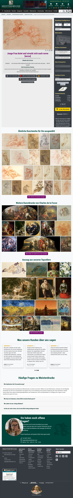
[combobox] (63, 29)
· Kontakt (20, 452)
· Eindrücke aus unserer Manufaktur (31, 463)
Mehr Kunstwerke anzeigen (36, 332)
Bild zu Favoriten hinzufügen (29, 76)
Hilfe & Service (48, 11)
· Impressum (21, 454)
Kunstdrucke (7, 11)
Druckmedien (40, 11)
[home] (2, 11)
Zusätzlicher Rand (58, 27)
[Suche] (63, 11)
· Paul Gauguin (40, 457)
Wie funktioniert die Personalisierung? (14, 384)
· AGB (20, 456)
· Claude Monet (40, 456)
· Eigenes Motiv (31, 452)
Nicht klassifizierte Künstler (17, 14)
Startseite (3, 14)
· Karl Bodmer (49, 462)
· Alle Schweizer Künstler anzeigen (50, 466)
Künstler (14, 11)
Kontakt (55, 11)
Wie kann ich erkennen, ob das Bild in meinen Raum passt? (19, 399)
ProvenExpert (10, 364)
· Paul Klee (49, 452)
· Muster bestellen (31, 468)
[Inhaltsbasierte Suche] (66, 11)
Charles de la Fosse (28, 14)
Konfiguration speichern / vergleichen (64, 83)
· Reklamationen (22, 461)
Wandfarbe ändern (44, 76)
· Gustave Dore (40, 466)
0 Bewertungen (30, 82)
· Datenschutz (21, 457)
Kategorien (19, 11)
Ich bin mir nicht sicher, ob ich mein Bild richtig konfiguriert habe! (21, 408)
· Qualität (30, 459)
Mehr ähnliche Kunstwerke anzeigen (36, 197)
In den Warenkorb (63, 109)
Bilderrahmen (33, 11)
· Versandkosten (31, 457)
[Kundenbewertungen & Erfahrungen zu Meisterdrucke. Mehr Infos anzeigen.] (9, 474)
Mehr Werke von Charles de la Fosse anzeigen (36, 253)
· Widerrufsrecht (22, 459)
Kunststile (26, 11)
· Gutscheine (30, 466)
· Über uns (21, 462)
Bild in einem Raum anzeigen (28, 79)
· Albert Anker (49, 457)
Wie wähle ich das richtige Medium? (13, 403)
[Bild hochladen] (70, 11)
